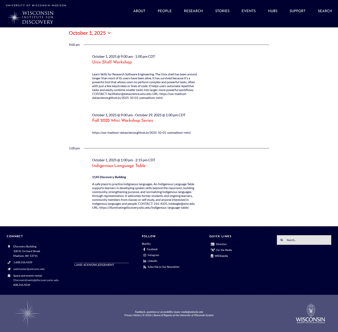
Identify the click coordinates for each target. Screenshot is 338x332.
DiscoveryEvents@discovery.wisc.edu (36, 280)
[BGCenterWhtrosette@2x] (27, 300)
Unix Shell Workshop (112, 62)
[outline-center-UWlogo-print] (310, 305)
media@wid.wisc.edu (192, 311)
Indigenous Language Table (119, 166)
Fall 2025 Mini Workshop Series (122, 120)
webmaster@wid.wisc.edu (29, 269)
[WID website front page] (46, 13)
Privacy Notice (132, 315)
